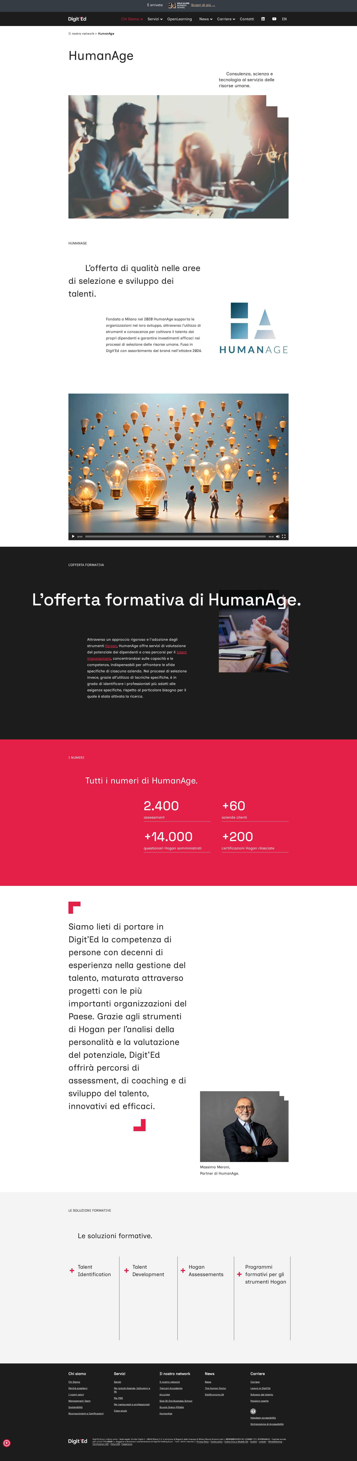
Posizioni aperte (259, 1400)
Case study (120, 1410)
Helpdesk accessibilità (263, 1417)
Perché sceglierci (77, 1388)
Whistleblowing (275, 1441)
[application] (178, 467)
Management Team (79, 1400)
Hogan (111, 646)
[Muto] (278, 536)
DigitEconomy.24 (214, 1394)
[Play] (73, 536)
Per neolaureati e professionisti (132, 1404)
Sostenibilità (75, 1407)
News (208, 1382)
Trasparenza (126, 1444)
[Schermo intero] (284, 536)
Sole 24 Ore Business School (176, 1400)
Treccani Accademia (171, 1388)
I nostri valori (76, 1394)
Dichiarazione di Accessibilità (267, 1424)
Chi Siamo (74, 1382)
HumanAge (166, 1413)
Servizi (117, 1382)
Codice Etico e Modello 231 (236, 1441)
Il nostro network (81, 33)
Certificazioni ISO (101, 1444)
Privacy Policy (203, 1441)
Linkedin (262, 1441)
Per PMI (118, 1398)
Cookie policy (216, 1441)
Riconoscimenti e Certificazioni (86, 1413)
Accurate (165, 1394)
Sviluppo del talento (261, 1394)
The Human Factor (215, 1388)
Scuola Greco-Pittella (172, 1407)
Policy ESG (115, 1444)
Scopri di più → (203, 5)
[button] (92, 1270)
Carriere (255, 1382)
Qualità (253, 1441)
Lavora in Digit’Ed (260, 1388)
